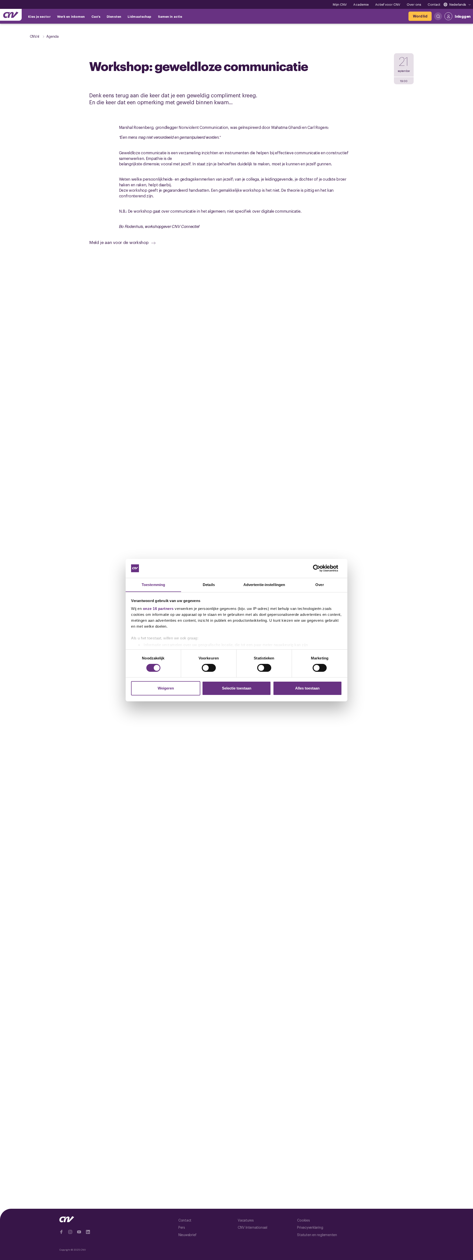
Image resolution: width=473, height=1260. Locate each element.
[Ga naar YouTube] (79, 1231)
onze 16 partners (158, 608)
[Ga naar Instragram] (70, 1231)
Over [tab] (319, 584)
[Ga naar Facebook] (61, 1231)
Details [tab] (209, 584)
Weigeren (166, 688)
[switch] (209, 668)
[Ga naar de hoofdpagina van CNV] (10, 15)
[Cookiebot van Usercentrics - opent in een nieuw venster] (320, 568)
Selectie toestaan (236, 688)
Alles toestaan (307, 688)
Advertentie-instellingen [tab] (264, 584)
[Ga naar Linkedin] (88, 1231)
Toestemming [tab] (153, 584)
